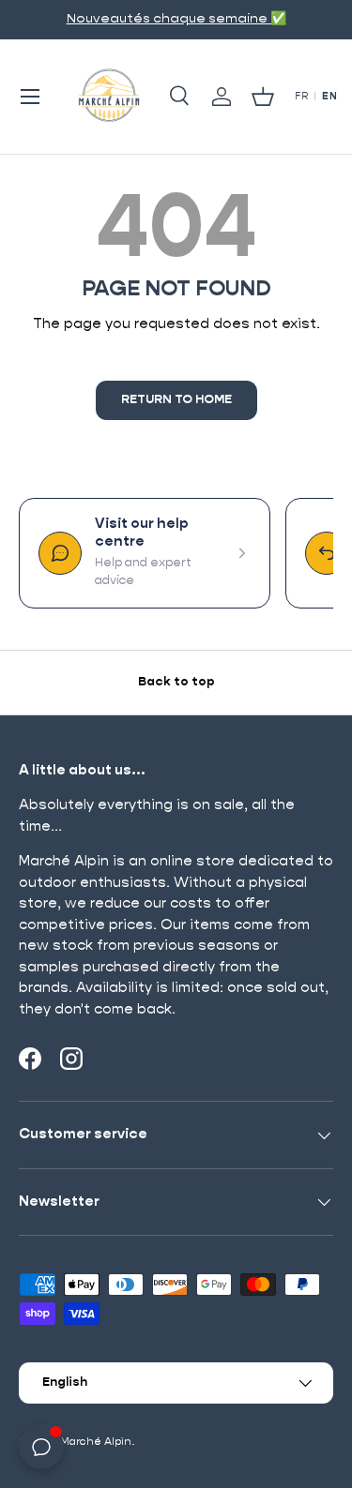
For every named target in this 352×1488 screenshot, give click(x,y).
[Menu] (30, 96)
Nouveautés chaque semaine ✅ (176, 18)
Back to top (176, 682)
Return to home (176, 400)
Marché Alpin (95, 1441)
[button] (262, 96)
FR (301, 96)
